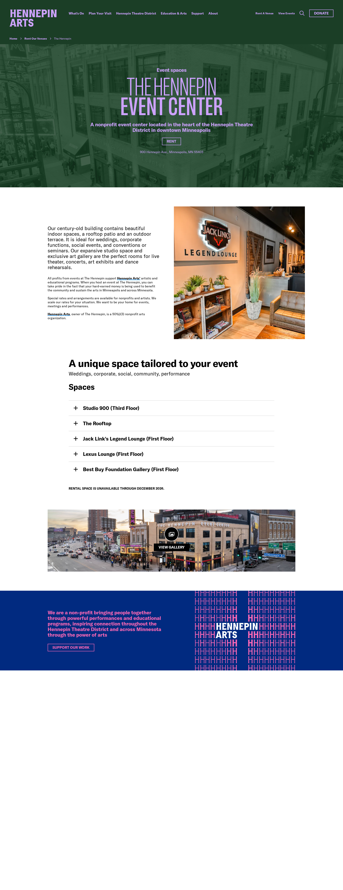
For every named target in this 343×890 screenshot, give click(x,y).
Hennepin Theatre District (136, 13)
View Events (286, 13)
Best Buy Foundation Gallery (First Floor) (131, 469)
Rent (171, 141)
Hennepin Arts (59, 314)
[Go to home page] (33, 18)
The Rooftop (97, 423)
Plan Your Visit (100, 13)
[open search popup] (302, 13)
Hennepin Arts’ (128, 278)
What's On (76, 13)
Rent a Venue (264, 13)
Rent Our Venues (35, 38)
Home (13, 38)
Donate (321, 13)
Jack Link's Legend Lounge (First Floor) (128, 439)
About (213, 13)
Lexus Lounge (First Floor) (113, 454)
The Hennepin (62, 38)
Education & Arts (174, 13)
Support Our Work (71, 647)
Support (197, 13)
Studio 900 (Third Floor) (111, 408)
